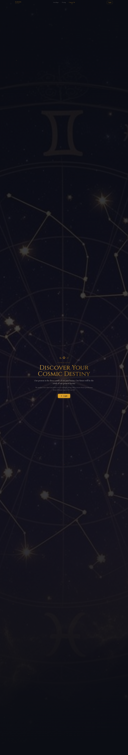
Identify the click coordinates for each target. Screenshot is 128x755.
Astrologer (56, 2)
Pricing (64, 2)
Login (109, 2)
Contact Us (72, 2)
